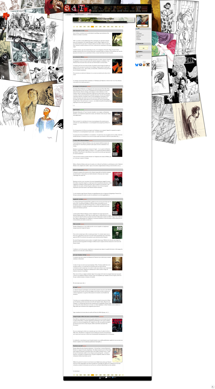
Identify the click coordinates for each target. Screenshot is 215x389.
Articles (138, 38)
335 (88, 26)
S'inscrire (138, 56)
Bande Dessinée (79, 14)
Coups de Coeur (140, 35)
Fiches (137, 32)
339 (104, 26)
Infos (115, 377)
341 (112, 26)
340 (108, 26)
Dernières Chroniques (94, 14)
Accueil (69, 14)
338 (100, 26)
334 (84, 26)
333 (80, 26)
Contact (109, 377)
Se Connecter (139, 55)
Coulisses (138, 39)
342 (116, 26)
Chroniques (139, 33)
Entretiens (138, 36)
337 (96, 26)
